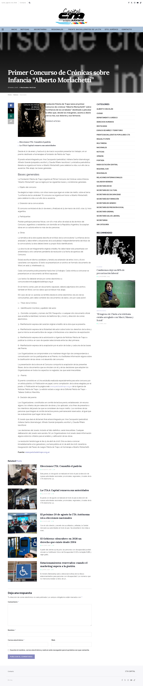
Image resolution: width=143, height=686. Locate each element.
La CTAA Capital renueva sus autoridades (37, 145)
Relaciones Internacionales (109, 177)
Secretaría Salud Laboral (108, 216)
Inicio (14, 29)
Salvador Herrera (105, 182)
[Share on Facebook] (11, 105)
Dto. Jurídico (111, 29)
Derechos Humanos (105, 122)
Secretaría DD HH (104, 186)
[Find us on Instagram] (134, 2)
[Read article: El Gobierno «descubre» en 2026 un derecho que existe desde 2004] (22, 547)
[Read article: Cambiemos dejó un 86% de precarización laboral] (116, 250)
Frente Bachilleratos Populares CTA (113, 135)
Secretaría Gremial (105, 212)
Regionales (57, 29)
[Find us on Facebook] (128, 2)
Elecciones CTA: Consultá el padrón (35, 142)
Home (10, 95)
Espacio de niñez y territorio (110, 130)
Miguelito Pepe (103, 139)
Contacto (23, 2)
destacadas (102, 126)
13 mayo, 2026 (45, 569)
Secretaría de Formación (108, 199)
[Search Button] (29, 2)
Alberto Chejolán (105, 109)
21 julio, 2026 (45, 521)
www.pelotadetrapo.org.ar (61, 386)
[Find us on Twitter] (131, 2)
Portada (100, 160)
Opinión (100, 156)
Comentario (13, 602)
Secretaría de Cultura (107, 190)
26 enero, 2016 (13, 87)
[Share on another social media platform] (11, 121)
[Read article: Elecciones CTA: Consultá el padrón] (22, 474)
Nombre (12, 630)
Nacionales (24, 87)
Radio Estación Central (107, 165)
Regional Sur (103, 169)
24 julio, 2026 (45, 493)
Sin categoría (103, 224)
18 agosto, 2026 (46, 469)
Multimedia (102, 143)
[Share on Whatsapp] (11, 116)
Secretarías (40, 29)
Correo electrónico (16, 640)
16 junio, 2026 (45, 545)
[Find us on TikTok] (140, 2)
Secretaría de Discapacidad (109, 194)
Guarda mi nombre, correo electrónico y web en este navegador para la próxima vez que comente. (49, 650)
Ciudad (100, 113)
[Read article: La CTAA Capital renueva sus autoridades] (22, 499)
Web (53, 640)
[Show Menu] (3, 29)
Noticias (24, 29)
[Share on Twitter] (11, 110)
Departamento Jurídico (107, 118)
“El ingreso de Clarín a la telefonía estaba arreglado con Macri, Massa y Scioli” (115, 317)
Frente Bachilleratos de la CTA (84, 29)
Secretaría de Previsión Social (110, 207)
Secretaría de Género (106, 203)
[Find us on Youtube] (137, 2)
